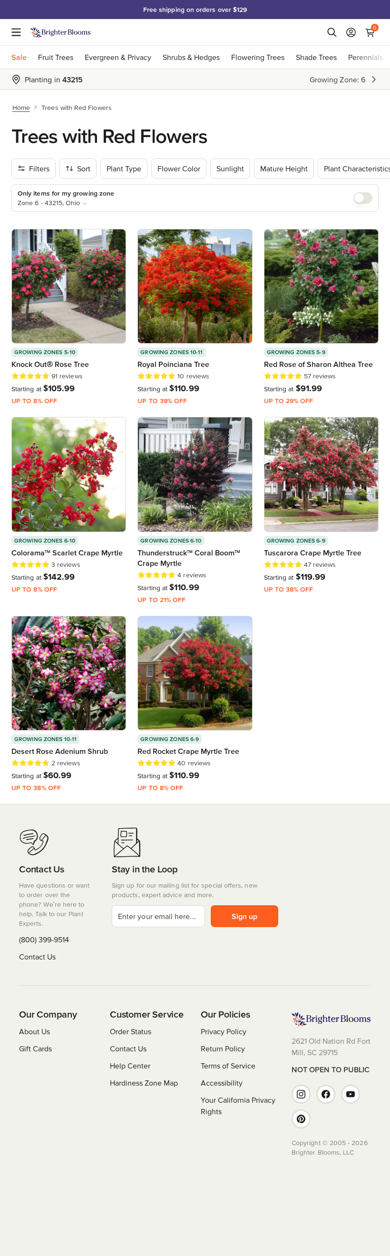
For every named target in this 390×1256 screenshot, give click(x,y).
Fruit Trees (55, 57)
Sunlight (230, 168)
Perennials (365, 57)
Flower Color (178, 168)
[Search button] (332, 32)
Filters (39, 168)
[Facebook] (325, 1094)
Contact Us (37, 956)
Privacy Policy (223, 1031)
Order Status (130, 1031)
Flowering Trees (257, 57)
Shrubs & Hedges (191, 57)
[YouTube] (350, 1094)
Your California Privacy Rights (238, 1106)
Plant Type (124, 168)
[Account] (351, 32)
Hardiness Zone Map (144, 1082)
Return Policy (223, 1048)
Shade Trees (316, 57)
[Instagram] (301, 1094)
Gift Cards (35, 1048)
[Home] (60, 32)
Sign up (244, 916)
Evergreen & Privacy (118, 57)
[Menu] (19, 32)
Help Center (130, 1065)
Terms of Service (228, 1065)
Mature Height (284, 168)
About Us (34, 1031)
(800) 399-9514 (44, 939)
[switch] (362, 198)
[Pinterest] (301, 1118)
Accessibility (222, 1082)
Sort (83, 168)
